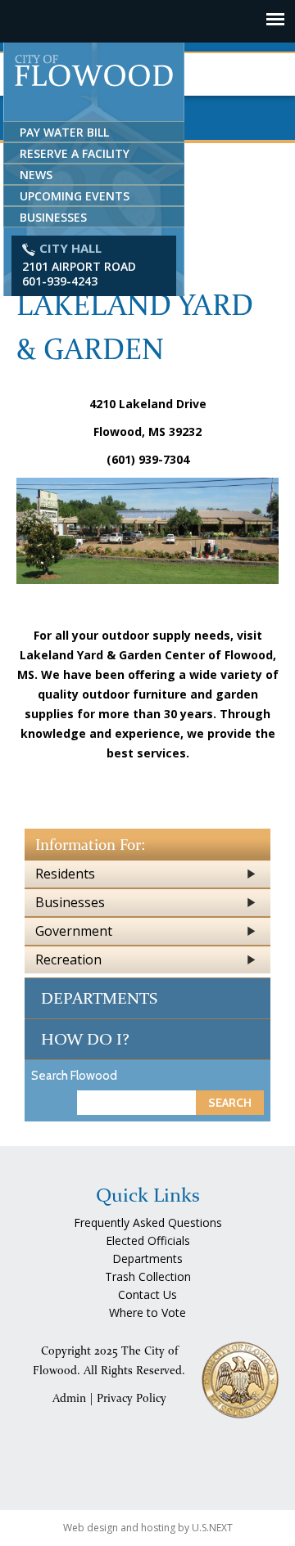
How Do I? (85, 1039)
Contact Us (147, 1294)
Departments (99, 998)
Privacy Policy (131, 1398)
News (36, 174)
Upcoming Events (74, 196)
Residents (65, 874)
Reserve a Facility (74, 153)
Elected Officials (148, 1240)
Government (73, 931)
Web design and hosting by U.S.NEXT (148, 1528)
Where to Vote (147, 1312)
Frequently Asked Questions (148, 1222)
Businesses (53, 217)
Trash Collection (148, 1276)
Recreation (68, 959)
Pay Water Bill (64, 132)
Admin (69, 1398)
